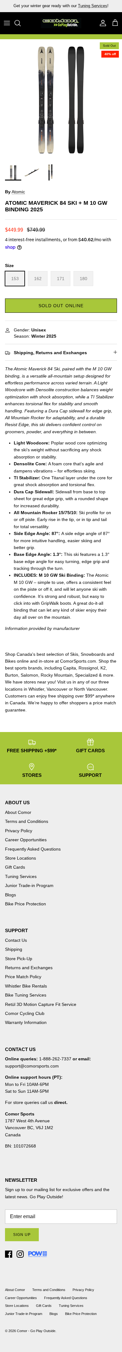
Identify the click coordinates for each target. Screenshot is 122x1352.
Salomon (29, 675)
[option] (61, 100)
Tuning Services (92, 5)
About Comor (18, 812)
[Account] (101, 23)
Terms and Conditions (26, 821)
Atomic (18, 191)
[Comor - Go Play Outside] (61, 23)
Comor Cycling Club (24, 1013)
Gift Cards (15, 867)
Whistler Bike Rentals (26, 985)
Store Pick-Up (18, 958)
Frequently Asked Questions (33, 849)
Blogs (10, 894)
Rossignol (88, 667)
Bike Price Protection (25, 903)
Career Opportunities (26, 839)
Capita (69, 667)
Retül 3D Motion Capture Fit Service (40, 1004)
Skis (74, 654)
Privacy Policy (18, 830)
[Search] (21, 23)
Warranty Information (26, 1022)
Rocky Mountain (57, 675)
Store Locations (20, 858)
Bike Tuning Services (25, 995)
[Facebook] (8, 1254)
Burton (11, 675)
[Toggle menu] (7, 23)
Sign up (22, 1234)
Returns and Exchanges (29, 967)
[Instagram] (20, 1254)
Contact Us (16, 940)
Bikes (10, 661)
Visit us (64, 681)
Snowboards (93, 654)
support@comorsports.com (32, 1065)
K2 (103, 667)
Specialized (86, 675)
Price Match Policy (23, 976)
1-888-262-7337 (55, 1058)
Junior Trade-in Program (29, 885)
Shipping (13, 949)
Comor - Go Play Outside (36, 1331)
